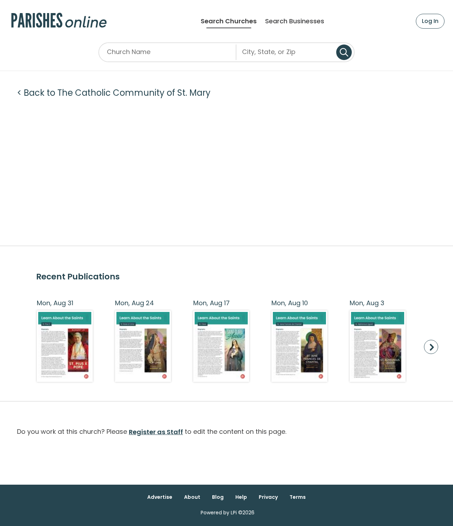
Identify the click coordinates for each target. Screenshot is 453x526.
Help (241, 497)
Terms (297, 497)
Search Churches (229, 21)
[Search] (344, 52)
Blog (218, 497)
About (192, 497)
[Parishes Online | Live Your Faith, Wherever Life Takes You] (58, 21)
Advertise (159, 497)
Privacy (268, 497)
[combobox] (286, 55)
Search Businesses (294, 21)
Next (431, 347)
